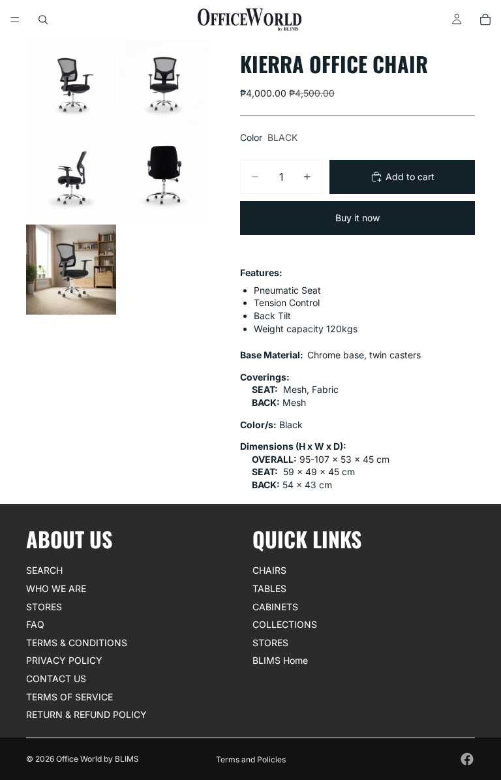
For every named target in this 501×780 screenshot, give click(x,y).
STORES (44, 606)
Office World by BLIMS (97, 759)
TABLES (269, 588)
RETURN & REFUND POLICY (86, 715)
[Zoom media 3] (71, 177)
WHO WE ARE (56, 588)
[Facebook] (467, 759)
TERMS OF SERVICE (69, 696)
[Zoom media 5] (71, 270)
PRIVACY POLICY (64, 660)
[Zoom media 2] (164, 84)
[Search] (43, 19)
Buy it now (357, 217)
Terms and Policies (251, 759)
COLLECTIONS (284, 625)
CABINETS (275, 606)
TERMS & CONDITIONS (76, 642)
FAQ (35, 625)
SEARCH (44, 570)
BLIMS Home (280, 660)
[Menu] (15, 20)
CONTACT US (56, 678)
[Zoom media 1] (71, 84)
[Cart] (485, 19)
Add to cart (410, 176)
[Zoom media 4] (164, 177)
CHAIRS (269, 570)
